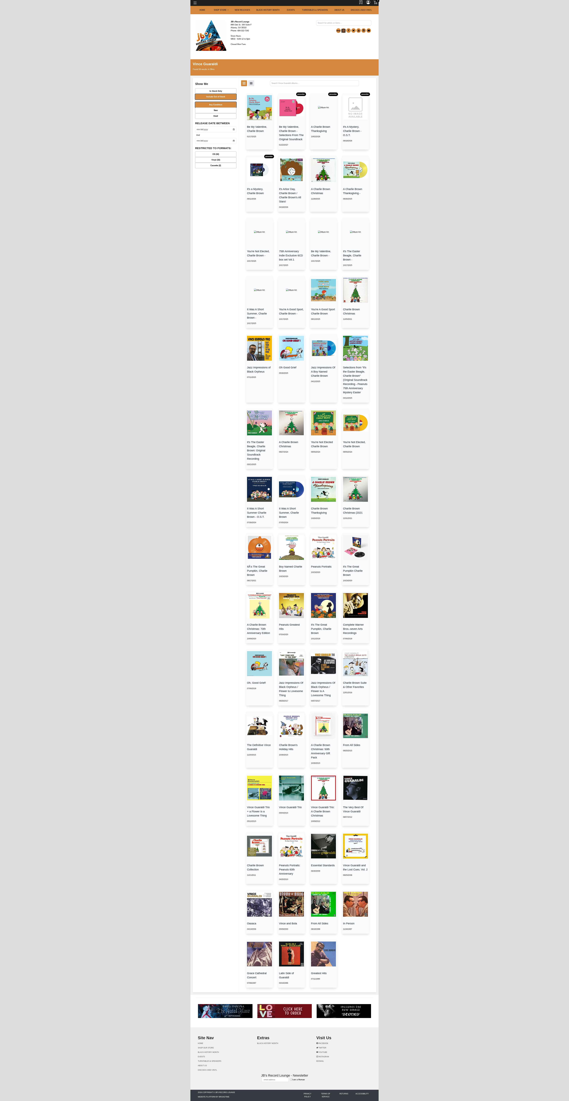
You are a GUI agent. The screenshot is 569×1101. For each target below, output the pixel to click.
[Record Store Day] (343, 30)
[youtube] (358, 30)
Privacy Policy (307, 1095)
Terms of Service (325, 1095)
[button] (221, 10)
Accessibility (362, 1094)
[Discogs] (338, 30)
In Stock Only (216, 91)
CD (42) (215, 154)
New (216, 110)
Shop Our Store (206, 1048)
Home (200, 1043)
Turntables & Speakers (315, 10)
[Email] (368, 30)
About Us (339, 10)
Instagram (323, 1057)
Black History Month (267, 10)
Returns (343, 1094)
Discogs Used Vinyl (361, 10)
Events (291, 10)
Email (321, 1061)
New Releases (242, 10)
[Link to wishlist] (361, 3)
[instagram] (363, 30)
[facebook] (348, 30)
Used (215, 116)
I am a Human (298, 1079)
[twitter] (353, 30)
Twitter (322, 1048)
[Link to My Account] (368, 3)
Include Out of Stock (215, 97)
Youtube (322, 1052)
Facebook (323, 1043)
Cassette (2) (215, 165)
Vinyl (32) (215, 160)
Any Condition (215, 105)
